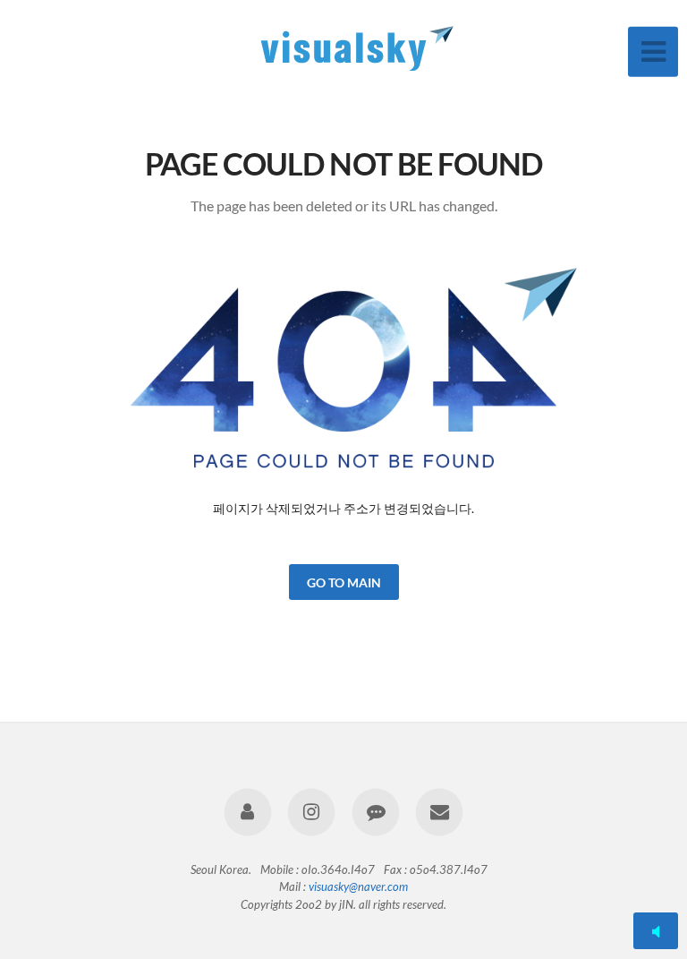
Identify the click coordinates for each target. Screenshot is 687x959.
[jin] (248, 812)
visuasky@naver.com (358, 886)
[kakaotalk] (375, 812)
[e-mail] (438, 812)
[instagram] (311, 812)
